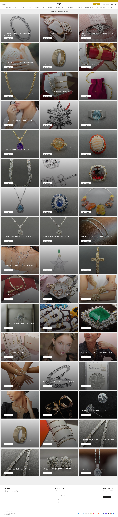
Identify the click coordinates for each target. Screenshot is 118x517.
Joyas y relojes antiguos (12, 7)
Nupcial (29, 7)
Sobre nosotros (70, 7)
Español (4, 4)
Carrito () (113, 4)
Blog (63, 7)
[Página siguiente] (61, 481)
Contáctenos (79, 7)
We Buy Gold (96, 4)
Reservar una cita (101, 7)
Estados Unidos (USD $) (8, 511)
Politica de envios (57, 493)
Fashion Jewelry (37, 7)
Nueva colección (57, 502)
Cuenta (103, 4)
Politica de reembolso (58, 492)
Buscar (107, 4)
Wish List (110, 7)
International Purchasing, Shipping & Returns (61, 495)
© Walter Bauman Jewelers (9, 513)
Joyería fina (22, 7)
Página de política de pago (58, 499)
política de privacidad (58, 498)
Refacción (58, 7)
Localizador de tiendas (90, 7)
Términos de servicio (58, 496)
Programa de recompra (48, 7)
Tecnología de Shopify (7, 514)
